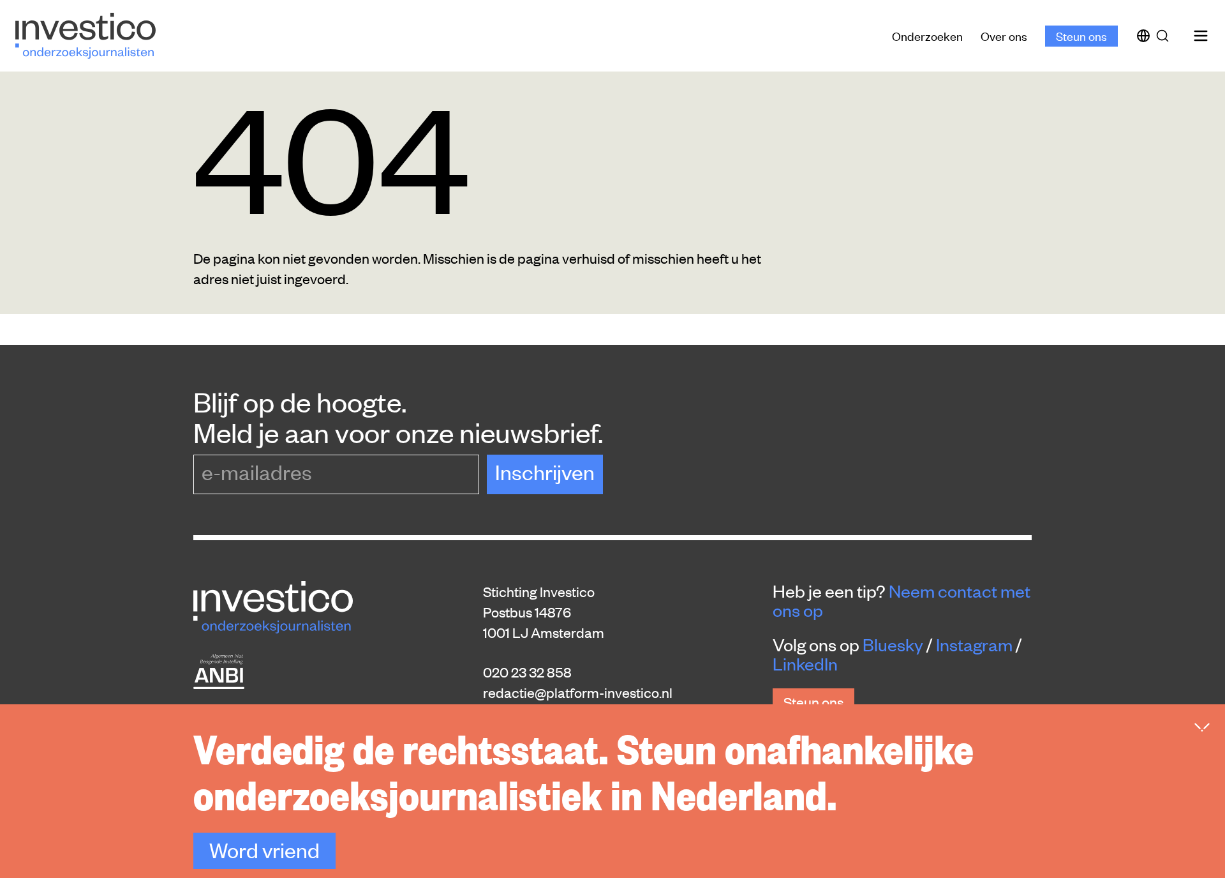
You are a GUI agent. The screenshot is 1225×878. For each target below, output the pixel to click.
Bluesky (893, 644)
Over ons (1004, 35)
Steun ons (1081, 35)
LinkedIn (805, 663)
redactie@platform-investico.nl (577, 692)
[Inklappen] (1202, 727)
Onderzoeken (927, 35)
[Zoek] (1165, 35)
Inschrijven (545, 471)
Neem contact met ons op (901, 600)
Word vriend (264, 849)
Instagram (974, 644)
